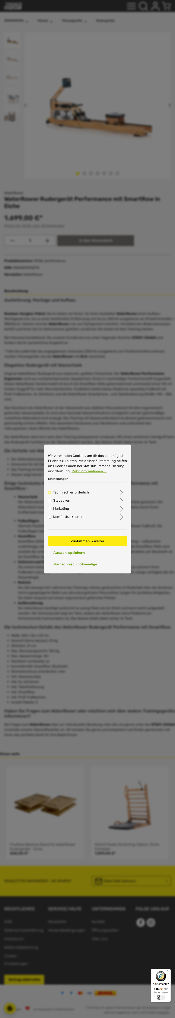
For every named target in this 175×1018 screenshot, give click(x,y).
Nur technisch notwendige (75, 564)
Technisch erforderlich (71, 492)
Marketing (61, 509)
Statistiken (61, 500)
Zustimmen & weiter (87, 541)
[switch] (161, 997)
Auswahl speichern (69, 553)
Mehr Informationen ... (88, 471)
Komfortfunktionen (68, 517)
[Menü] (168, 971)
